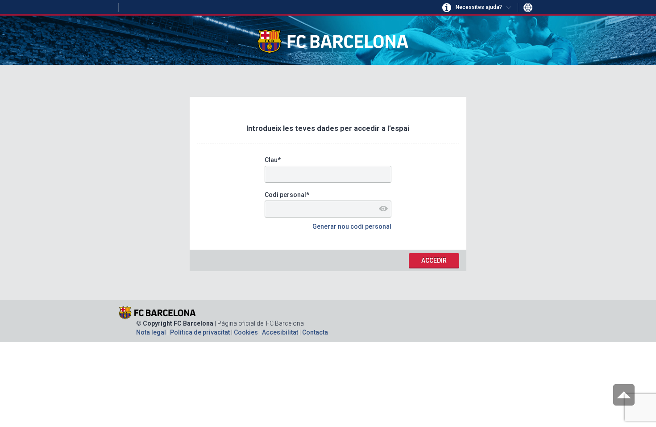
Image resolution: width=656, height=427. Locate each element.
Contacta (315, 332)
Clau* (273, 159)
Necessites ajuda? (479, 7)
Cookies (246, 332)
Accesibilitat (280, 332)
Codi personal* (287, 194)
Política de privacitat (200, 332)
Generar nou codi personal (351, 226)
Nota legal (151, 332)
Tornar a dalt (624, 395)
